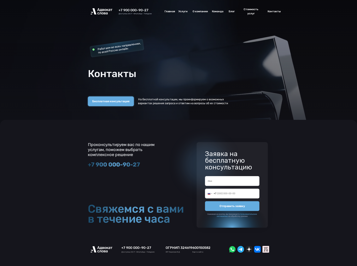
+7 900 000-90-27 (133, 10)
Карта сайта (197, 252)
